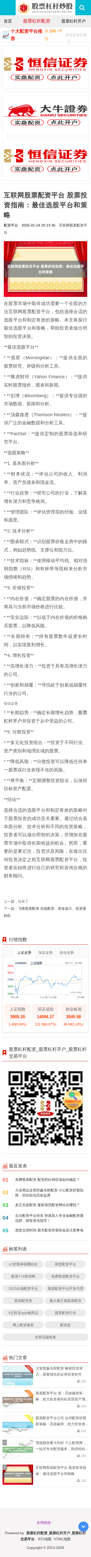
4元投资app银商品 (23, 1312)
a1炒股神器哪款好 (23, 1264)
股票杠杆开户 (73, 21)
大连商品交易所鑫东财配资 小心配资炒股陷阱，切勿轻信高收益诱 (49, 1193)
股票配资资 (23, 1300)
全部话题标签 (45, 1337)
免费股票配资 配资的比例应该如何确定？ (47, 1179)
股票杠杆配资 (36, 21)
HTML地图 (62, 1538)
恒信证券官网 (76, 34)
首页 (8, 21)
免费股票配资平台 (65, 1276)
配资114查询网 (23, 1276)
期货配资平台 (65, 1264)
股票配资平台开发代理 (65, 1288)
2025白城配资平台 (23, 1288)
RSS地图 (45, 1538)
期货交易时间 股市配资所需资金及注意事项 (49, 1230)
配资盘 (65, 1324)
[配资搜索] (82, 7)
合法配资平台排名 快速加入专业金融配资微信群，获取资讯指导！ (49, 1218)
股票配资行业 (65, 1312)
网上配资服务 (23, 1324)
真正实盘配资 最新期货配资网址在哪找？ (47, 1204)
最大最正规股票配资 (65, 1300)
